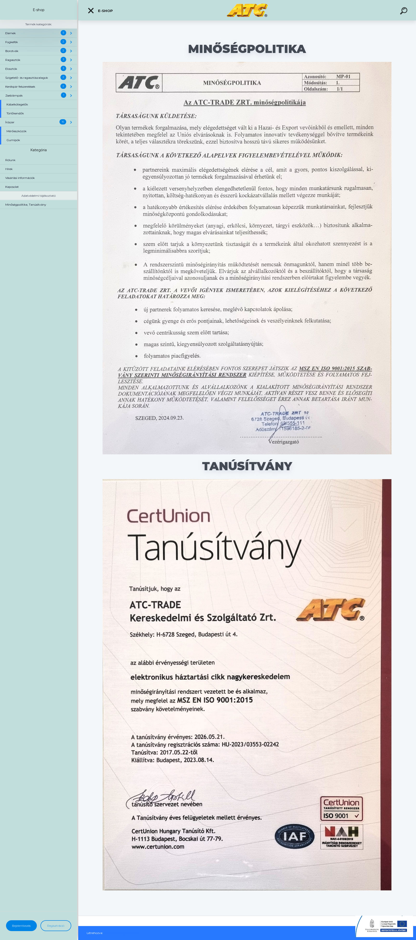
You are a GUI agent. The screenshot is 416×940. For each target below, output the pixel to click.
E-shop (105, 10)
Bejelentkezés (21, 925)
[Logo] (247, 10)
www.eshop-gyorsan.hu (121, 933)
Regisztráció (55, 925)
